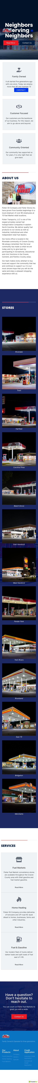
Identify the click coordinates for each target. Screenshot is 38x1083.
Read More (19, 887)
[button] (32, 30)
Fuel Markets (19, 867)
